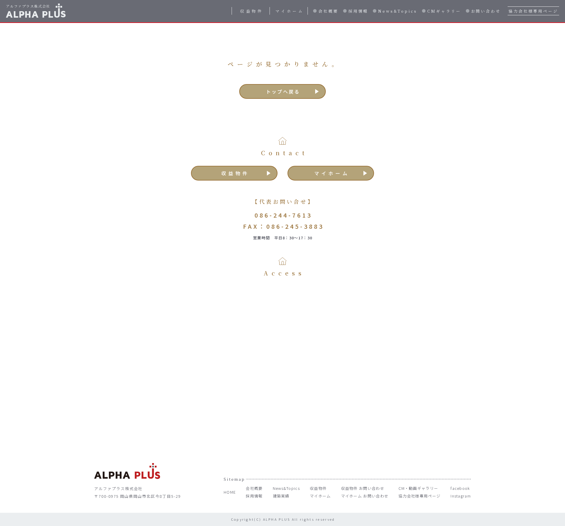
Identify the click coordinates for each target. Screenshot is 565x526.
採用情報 (358, 11)
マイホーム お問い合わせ (365, 496)
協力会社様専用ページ (533, 11)
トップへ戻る (283, 91)
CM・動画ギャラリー (418, 488)
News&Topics (397, 11)
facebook (460, 488)
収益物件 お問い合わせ (362, 488)
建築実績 (281, 496)
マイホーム (289, 11)
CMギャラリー (444, 11)
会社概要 (328, 11)
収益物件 (251, 11)
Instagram (461, 496)
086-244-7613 (283, 215)
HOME (230, 492)
